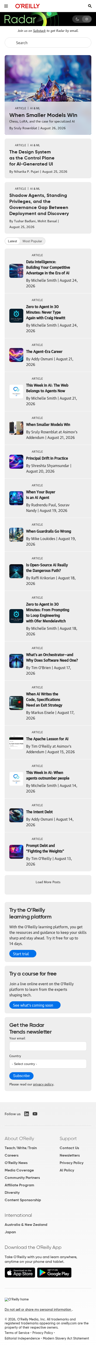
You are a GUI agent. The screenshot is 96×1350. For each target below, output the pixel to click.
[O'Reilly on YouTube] (35, 1113)
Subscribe (21, 1076)
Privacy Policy (71, 1162)
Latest (12, 241)
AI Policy (67, 1170)
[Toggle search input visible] (90, 6)
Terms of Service (17, 1333)
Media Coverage (19, 1170)
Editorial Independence (22, 1338)
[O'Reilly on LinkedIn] (26, 1113)
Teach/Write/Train (21, 1147)
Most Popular (32, 241)
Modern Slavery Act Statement (66, 1338)
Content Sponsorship (23, 1199)
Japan (10, 1232)
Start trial (21, 953)
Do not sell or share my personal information (38, 1309)
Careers (11, 1155)
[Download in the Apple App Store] (20, 1276)
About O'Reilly (19, 1138)
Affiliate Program (19, 1185)
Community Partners (22, 1177)
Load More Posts (48, 881)
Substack (39, 30)
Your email (17, 1037)
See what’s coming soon (33, 1005)
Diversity (12, 1192)
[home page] (27, 5)
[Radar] (31, 19)
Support (68, 1138)
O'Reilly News (16, 1162)
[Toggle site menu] (6, 6)
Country (15, 1055)
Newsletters (70, 1155)
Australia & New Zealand (26, 1224)
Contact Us (69, 1147)
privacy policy (43, 1083)
